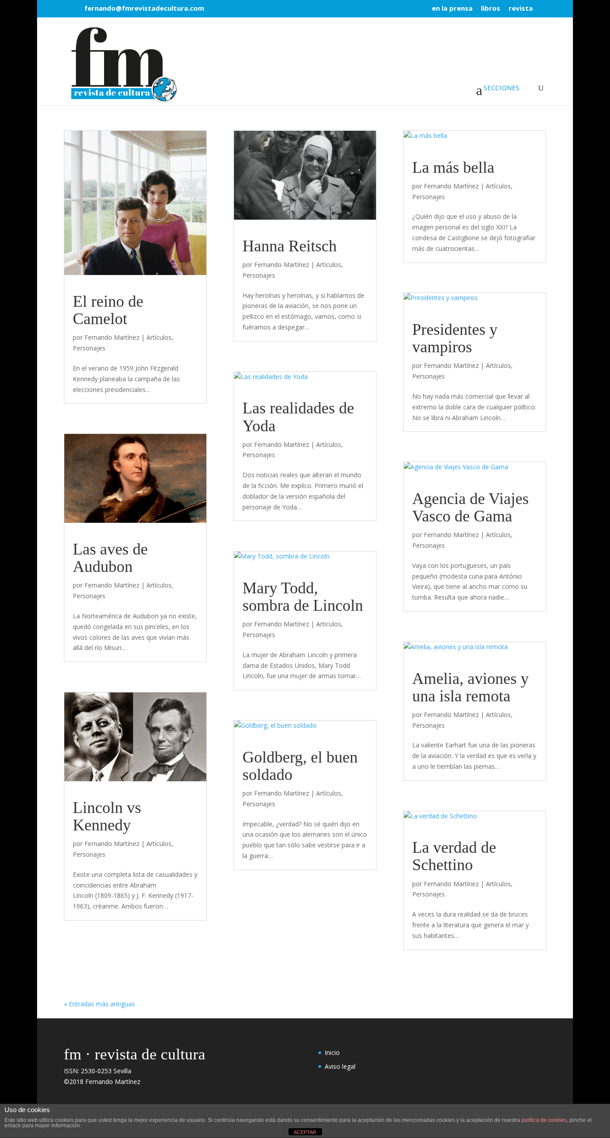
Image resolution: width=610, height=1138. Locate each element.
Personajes (89, 348)
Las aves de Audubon (110, 557)
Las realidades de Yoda (298, 416)
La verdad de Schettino (454, 856)
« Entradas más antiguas (99, 1004)
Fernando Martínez (111, 337)
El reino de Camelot (108, 310)
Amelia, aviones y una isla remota (470, 687)
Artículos (158, 337)
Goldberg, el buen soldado (300, 766)
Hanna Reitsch (289, 246)
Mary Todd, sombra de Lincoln (302, 596)
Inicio (332, 1052)
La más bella (453, 167)
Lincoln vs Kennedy (107, 816)
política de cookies (544, 1120)
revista (521, 9)
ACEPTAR (305, 1132)
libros (490, 9)
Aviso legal (340, 1066)
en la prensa (452, 9)
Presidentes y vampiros (454, 338)
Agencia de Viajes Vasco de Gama (470, 507)
